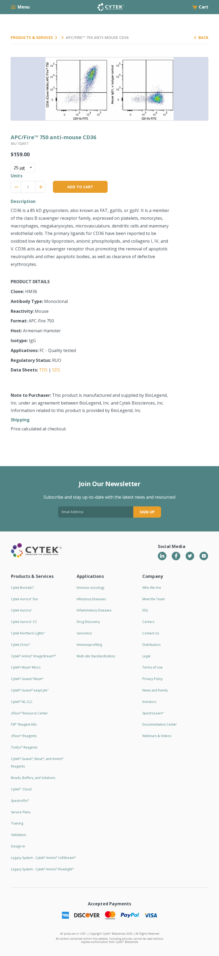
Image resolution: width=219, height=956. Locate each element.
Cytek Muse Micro (26, 667)
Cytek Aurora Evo (24, 599)
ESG (145, 610)
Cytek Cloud (21, 789)
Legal (146, 656)
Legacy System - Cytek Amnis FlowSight (42, 869)
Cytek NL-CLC (22, 701)
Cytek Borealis (22, 587)
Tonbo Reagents (24, 747)
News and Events (155, 690)
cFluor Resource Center (29, 713)
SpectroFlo (20, 800)
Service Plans (20, 812)
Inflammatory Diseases (94, 610)
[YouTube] (204, 556)
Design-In (18, 846)
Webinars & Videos (156, 736)
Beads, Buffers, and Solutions (33, 777)
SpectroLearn (153, 713)
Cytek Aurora (21, 610)
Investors (149, 701)
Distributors (151, 644)
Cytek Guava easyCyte (30, 690)
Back (203, 37)
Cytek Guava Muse (27, 679)
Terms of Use (152, 667)
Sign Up (147, 511)
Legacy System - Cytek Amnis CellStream (43, 857)
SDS (56, 370)
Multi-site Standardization (96, 656)
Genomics (84, 633)
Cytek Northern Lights (28, 633)
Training (17, 823)
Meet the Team (153, 599)
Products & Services (32, 37)
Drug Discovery (88, 621)
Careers (148, 621)
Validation (18, 835)
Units (16, 176)
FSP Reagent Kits (24, 724)
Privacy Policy (152, 679)
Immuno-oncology (90, 587)
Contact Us (150, 633)
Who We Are (151, 587)
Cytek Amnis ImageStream (33, 656)
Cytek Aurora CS (24, 621)
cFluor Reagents (24, 736)
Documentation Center (159, 724)
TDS (43, 370)
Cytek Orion (20, 644)
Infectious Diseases (91, 599)
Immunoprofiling (89, 644)
